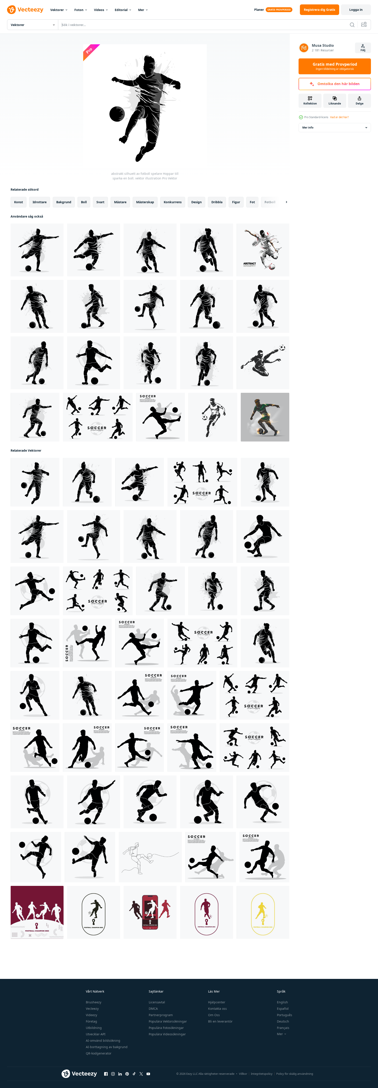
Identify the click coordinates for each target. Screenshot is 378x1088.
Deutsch (283, 1021)
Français (283, 1028)
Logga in (356, 9)
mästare (120, 202)
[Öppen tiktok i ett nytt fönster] (134, 1074)
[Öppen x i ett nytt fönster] (141, 1074)
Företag (91, 1021)
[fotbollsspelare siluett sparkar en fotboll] (263, 362)
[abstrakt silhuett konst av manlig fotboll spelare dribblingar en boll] (206, 250)
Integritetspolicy (262, 1074)
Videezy (91, 1015)
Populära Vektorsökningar (168, 1021)
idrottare (40, 202)
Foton (78, 10)
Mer (141, 10)
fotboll (270, 202)
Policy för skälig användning (294, 1074)
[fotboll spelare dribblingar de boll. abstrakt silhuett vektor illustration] (150, 250)
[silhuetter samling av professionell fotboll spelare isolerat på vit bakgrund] (98, 590)
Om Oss (214, 1015)
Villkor (243, 1074)
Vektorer (57, 10)
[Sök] (352, 24)
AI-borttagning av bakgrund (107, 1047)
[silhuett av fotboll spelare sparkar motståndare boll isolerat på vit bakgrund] (191, 747)
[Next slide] (283, 202)
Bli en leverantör (220, 1021)
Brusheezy (93, 1002)
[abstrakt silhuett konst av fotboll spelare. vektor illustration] (150, 362)
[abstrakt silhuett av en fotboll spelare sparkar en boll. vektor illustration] (37, 250)
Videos (99, 10)
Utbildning (94, 1028)
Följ (363, 50)
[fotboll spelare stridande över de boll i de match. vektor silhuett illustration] (139, 747)
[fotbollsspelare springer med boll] (265, 417)
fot (252, 202)
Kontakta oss (217, 1008)
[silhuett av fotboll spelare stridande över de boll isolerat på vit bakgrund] (264, 857)
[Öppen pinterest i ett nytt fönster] (127, 1074)
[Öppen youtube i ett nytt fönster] (148, 1074)
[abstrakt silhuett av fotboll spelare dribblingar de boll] (37, 362)
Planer (259, 9)
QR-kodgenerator (98, 1053)
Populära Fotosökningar (166, 1028)
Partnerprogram (161, 1015)
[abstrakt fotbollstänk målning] (263, 250)
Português (284, 1015)
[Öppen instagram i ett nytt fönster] (113, 1074)
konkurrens (173, 202)
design (196, 202)
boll (84, 202)
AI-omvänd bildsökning (103, 1040)
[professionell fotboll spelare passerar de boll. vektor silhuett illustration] (263, 801)
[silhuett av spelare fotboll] (37, 912)
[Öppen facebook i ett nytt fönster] (106, 1074)
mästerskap (145, 202)
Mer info (307, 127)
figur (236, 202)
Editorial (121, 10)
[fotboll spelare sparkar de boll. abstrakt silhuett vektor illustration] (93, 250)
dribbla (216, 202)
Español (283, 1008)
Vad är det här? (339, 117)
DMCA (153, 1008)
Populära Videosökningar (167, 1034)
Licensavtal (157, 1002)
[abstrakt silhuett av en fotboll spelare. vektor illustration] (35, 417)
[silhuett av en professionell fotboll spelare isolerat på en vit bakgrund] (35, 695)
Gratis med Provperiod (335, 66)
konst (18, 202)
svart (100, 202)
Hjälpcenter (216, 1002)
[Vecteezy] (25, 9)
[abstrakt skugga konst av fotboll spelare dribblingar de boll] (93, 306)
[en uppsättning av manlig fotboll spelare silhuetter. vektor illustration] (98, 417)
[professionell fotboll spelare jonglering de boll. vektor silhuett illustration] (263, 536)
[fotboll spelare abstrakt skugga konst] (263, 306)
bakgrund (63, 202)
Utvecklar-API (95, 1034)
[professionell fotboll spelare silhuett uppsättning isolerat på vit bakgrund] (202, 643)
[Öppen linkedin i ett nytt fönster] (120, 1074)
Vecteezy (92, 1008)
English (282, 1002)
